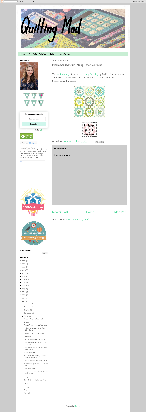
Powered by (29, 130)
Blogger (77, 406)
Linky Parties (65, 54)
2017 (24, 289)
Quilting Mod (49, 27)
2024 (24, 267)
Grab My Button (29, 369)
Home (22, 54)
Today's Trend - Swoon (31, 377)
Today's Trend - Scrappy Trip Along (36, 325)
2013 (24, 301)
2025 (24, 264)
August (26, 316)
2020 (24, 279)
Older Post (119, 212)
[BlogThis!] (98, 142)
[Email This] (96, 142)
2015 (24, 295)
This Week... (28, 336)
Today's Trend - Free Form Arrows (35, 333)
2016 (24, 292)
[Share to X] (100, 142)
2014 (24, 298)
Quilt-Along (63, 74)
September (28, 313)
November (28, 307)
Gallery (53, 54)
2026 (24, 261)
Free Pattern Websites (37, 54)
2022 (24, 273)
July (25, 384)
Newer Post (60, 212)
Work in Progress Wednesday (34, 319)
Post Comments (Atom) (77, 219)
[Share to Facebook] (101, 142)
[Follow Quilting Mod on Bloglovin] (28, 144)
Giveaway (27, 322)
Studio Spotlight (29, 352)
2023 (24, 270)
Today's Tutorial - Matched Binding (36, 361)
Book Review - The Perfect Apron (35, 380)
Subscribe (34, 124)
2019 (24, 282)
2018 (24, 286)
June (25, 387)
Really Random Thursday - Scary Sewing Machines (34, 356)
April (26, 393)
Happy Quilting (90, 74)
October (27, 310)
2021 (24, 276)
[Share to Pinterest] (103, 142)
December (28, 304)
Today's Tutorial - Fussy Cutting (35, 339)
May (26, 390)
